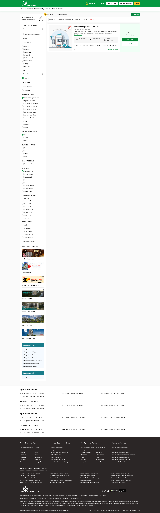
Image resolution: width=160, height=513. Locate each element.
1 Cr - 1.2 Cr (27, 207)
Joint (25, 151)
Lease (26, 138)
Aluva (97, 450)
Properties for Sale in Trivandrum (121, 450)
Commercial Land (30, 109)
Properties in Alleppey (31, 352)
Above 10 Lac (28, 212)
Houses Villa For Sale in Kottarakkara (61, 480)
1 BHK (83, 20)
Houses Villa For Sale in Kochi (59, 473)
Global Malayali (93, 495)
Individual (27, 124)
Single (26, 148)
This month (28, 231)
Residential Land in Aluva (87, 475)
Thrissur (37, 455)
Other (26, 154)
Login (137, 3)
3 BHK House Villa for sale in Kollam (113, 429)
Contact (130, 39)
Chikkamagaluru (29, 58)
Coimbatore (28, 61)
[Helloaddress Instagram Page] (108, 490)
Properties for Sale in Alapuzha (121, 459)
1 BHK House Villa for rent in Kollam (33, 405)
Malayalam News (35, 495)
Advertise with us (75, 498)
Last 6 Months (28, 237)
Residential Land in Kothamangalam (91, 478)
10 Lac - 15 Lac (28, 210)
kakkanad (99, 452)
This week (27, 228)
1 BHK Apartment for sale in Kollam (33, 417)
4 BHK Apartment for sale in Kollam (33, 421)
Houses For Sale (55, 478)
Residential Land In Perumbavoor (30, 480)
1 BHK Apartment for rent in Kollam (33, 393)
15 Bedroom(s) (29, 189)
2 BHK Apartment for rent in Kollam (73, 393)
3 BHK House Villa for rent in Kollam (113, 405)
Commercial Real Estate (118, 482)
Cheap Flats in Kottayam (58, 459)
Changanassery (86, 452)
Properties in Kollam (30, 349)
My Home (66, 498)
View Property (78, 35)
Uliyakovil (27, 90)
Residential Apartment (31, 98)
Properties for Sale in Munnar (120, 462)
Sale (25, 140)
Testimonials (42, 498)
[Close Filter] (45, 14)
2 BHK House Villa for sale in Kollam (73, 429)
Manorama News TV (59, 495)
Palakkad (23, 457)
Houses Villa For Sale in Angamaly (30, 478)
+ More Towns (100, 462)
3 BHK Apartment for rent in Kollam (113, 393)
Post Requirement (126, 3)
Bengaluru (27, 52)
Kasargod (38, 462)
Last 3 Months (28, 234)
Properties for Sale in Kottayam (121, 452)
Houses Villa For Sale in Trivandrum (30, 473)
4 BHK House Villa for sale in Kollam (33, 433)
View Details (130, 44)
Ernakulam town (100, 448)
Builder (26, 127)
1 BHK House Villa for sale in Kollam (33, 429)
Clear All (91, 20)
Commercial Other (30, 112)
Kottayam (23, 452)
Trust (26, 156)
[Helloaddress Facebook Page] (102, 491)
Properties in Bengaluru (31, 355)
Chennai (27, 55)
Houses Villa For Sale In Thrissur (120, 473)
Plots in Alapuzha (56, 455)
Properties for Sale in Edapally (121, 457)
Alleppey (27, 49)
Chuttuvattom (72, 495)
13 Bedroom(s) (29, 183)
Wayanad (38, 459)
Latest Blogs (33, 498)
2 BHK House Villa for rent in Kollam (73, 405)
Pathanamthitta (39, 450)
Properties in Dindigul (30, 367)
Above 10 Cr (28, 204)
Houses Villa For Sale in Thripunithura (122, 475)
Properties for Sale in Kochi (120, 448)
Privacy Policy (124, 510)
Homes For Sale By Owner (27, 475)
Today (26, 225)
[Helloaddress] (28, 3)
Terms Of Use (132, 510)
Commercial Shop (30, 115)
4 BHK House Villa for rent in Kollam (33, 408)
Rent (25, 135)
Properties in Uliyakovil (31, 377)
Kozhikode (23, 459)
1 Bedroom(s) (28, 171)
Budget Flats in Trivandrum (58, 450)
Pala (82, 457)
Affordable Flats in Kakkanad (59, 452)
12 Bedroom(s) (29, 180)
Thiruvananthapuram (26, 448)
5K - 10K (26, 198)
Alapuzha (23, 450)
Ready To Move (29, 164)
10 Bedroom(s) (29, 174)
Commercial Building (31, 103)
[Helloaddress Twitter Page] (105, 491)
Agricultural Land (29, 101)
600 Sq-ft (110, 41)
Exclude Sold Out (29, 241)
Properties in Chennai (30, 358)
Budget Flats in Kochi (57, 448)
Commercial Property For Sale (89, 482)
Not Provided (28, 201)
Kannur (22, 462)
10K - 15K (26, 218)
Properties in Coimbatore (32, 364)
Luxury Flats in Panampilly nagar (60, 462)
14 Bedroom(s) (29, 186)
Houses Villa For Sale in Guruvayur (121, 478)
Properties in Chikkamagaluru (33, 361)
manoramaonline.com (62, 510)
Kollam (26, 46)
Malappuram (38, 457)
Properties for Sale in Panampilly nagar (123, 455)
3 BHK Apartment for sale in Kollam (113, 417)
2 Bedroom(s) (28, 191)
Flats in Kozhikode (56, 457)
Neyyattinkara (85, 462)
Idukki (36, 452)
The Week (103, 495)
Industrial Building (29, 118)
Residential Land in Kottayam (89, 473)
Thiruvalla (84, 459)
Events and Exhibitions (54, 498)
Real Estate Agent (85, 480)
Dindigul (26, 64)
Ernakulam (27, 66)
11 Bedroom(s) (28, 177)
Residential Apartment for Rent (86, 26)
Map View (136, 14)
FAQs (138, 510)
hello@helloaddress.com (88, 505)
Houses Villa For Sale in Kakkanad (60, 475)
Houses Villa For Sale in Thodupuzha (31, 482)
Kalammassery (100, 455)
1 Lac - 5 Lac (28, 215)
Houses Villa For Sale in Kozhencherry (122, 480)
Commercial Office (30, 106)
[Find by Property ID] (42, 29)
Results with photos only (32, 34)
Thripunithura (100, 459)
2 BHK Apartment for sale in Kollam (73, 417)
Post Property (112, 3)
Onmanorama (47, 495)
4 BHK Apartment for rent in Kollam (33, 396)
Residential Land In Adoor (57, 482)
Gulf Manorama (82, 495)
